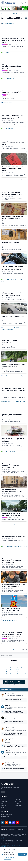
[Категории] (26, 18)
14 (17, 669)
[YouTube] (17, 822)
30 (25, 673)
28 (17, 673)
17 (3, 671)
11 (6, 669)
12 (10, 669)
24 (3, 673)
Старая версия (18, 805)
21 (17, 671)
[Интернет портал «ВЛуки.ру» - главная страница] (8, 3)
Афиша (2, 803)
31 (3, 675)
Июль (17, 13)
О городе (17, 803)
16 (24, 669)
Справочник (4, 801)
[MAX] (13, 822)
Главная (3, 13)
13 (13, 669)
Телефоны (3, 807)
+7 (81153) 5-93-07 (7, 814)
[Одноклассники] (6, 822)
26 (10, 673)
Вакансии (3, 805)
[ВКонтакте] (2, 822)
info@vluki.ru (6, 816)
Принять (22, 854)
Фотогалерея (18, 801)
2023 (13, 13)
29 (21, 673)
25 (6, 673)
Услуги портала (18, 799)
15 (21, 669)
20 (14, 671)
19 (10, 671)
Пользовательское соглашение (8, 845)
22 (21, 671)
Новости (9, 13)
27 (14, 673)
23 (24, 671)
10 (3, 669)
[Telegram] (10, 822)
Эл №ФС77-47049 (5, 838)
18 (6, 671)
